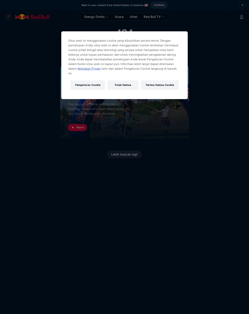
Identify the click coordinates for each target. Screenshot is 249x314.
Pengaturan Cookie (87, 85)
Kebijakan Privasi (89, 68)
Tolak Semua (123, 85)
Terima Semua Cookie (160, 85)
